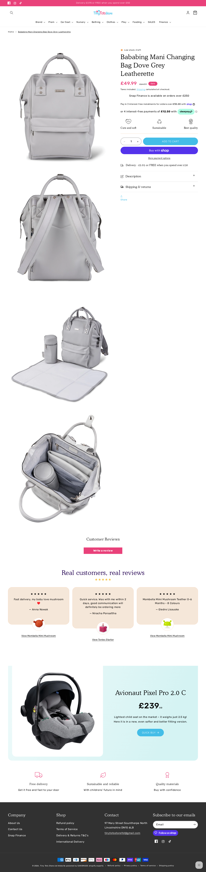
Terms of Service (67, 829)
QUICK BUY (149, 732)
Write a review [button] (103, 550)
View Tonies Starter (103, 639)
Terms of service (148, 866)
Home (11, 32)
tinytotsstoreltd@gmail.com (122, 833)
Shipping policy (166, 866)
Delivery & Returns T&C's (72, 835)
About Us (14, 822)
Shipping (141, 89)
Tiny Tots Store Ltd (48, 866)
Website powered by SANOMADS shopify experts (80, 866)
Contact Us (15, 829)
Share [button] (124, 200)
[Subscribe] (194, 824)
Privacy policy (130, 866)
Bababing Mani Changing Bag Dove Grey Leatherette (44, 32)
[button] (11, 12)
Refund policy (65, 822)
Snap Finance (17, 835)
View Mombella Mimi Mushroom (38, 635)
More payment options (159, 158)
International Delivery (70, 841)
